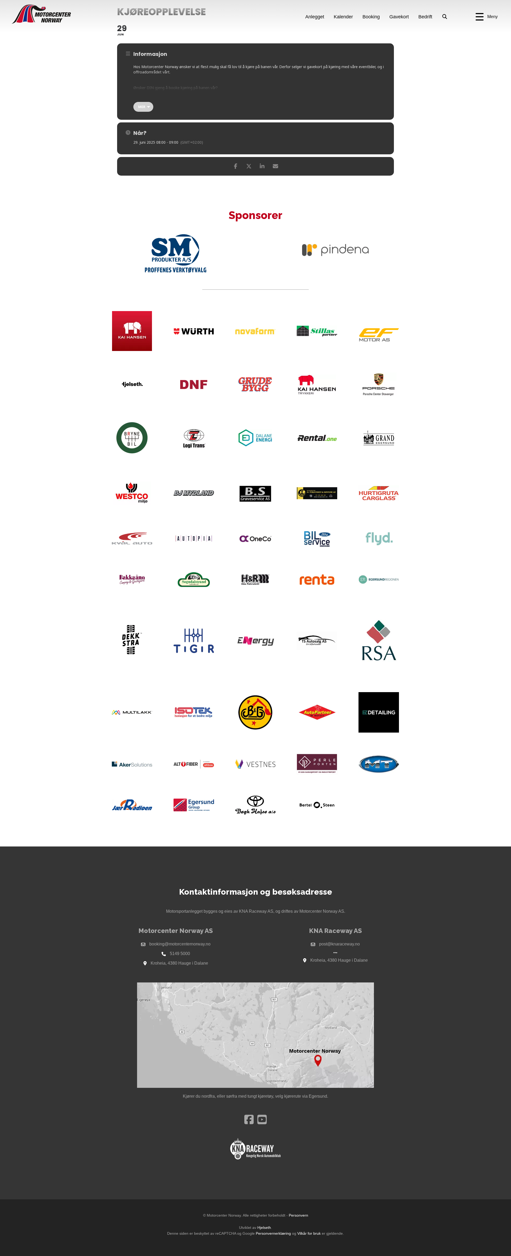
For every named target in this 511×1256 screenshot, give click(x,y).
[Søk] (445, 17)
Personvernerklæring (273, 1233)
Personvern (298, 1215)
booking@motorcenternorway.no (180, 944)
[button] (486, 16)
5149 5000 (180, 953)
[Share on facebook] (235, 166)
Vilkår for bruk (309, 1233)
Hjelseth (264, 1227)
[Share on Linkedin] (262, 166)
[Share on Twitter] (249, 166)
